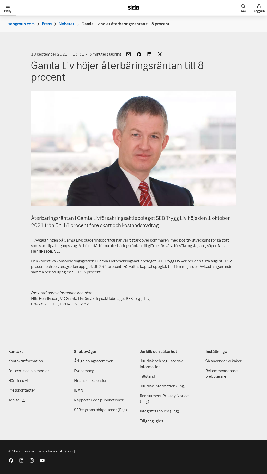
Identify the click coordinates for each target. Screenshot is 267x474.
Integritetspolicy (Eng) (159, 410)
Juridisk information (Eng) (162, 385)
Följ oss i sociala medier (28, 370)
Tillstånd (147, 376)
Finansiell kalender (90, 380)
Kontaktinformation (25, 360)
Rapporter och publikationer (99, 400)
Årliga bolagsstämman (93, 360)
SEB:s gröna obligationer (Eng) (100, 409)
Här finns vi (18, 380)
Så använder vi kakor (223, 360)
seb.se (14, 400)
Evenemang (84, 370)
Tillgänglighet (151, 420)
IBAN (78, 390)
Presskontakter (21, 390)
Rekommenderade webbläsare (221, 373)
